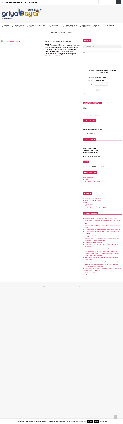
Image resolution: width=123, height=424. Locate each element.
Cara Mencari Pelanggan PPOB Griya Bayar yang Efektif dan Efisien (101, 218)
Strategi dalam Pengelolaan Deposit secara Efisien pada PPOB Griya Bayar (102, 220)
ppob (85, 202)
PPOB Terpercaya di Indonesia (58, 41)
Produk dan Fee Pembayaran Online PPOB (95, 207)
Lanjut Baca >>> (59, 56)
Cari (119, 2)
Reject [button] (96, 421)
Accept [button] (90, 421)
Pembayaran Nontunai (90, 272)
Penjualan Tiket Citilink (90, 274)
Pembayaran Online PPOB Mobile (92, 200)
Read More (103, 421)
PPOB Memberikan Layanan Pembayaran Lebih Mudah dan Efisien (101, 251)
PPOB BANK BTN (88, 204)
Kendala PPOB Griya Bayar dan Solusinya (94, 240)
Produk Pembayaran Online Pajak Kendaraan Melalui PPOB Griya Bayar (102, 229)
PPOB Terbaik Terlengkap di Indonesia (93, 206)
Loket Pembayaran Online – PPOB (92, 198)
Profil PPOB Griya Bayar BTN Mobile (93, 242)
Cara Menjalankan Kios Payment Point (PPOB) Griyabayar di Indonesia (101, 238)
